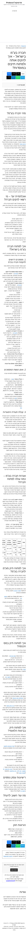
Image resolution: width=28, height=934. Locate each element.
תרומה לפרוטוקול (8, 856)
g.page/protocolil (10, 880)
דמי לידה (19, 771)
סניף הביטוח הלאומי (9, 746)
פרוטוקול (23, 46)
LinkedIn (13, 845)
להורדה (16, 273)
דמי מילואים (13, 771)
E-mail (14, 73)
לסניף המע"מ (17, 590)
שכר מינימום (8, 769)
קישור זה (8, 677)
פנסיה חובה (22, 773)
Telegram (22, 845)
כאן (13, 379)
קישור (18, 73)
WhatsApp (18, 77)
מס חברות (12, 656)
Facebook (9, 74)
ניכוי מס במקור (10, 705)
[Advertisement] (14, 28)
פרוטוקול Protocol (14, 3)
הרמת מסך (23, 144)
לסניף (24, 669)
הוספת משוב (14, 870)
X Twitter (8, 845)
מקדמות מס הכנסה (18, 698)
